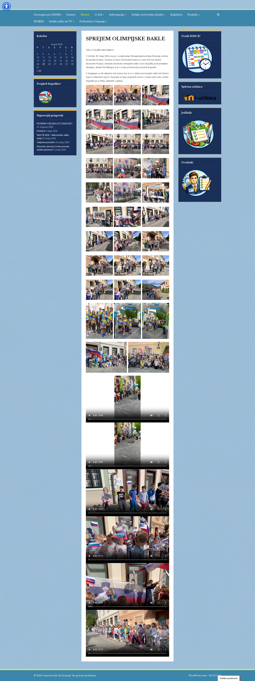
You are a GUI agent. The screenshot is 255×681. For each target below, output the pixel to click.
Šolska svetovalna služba (147, 14)
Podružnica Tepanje (92, 21)
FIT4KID (39, 21)
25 (43, 64)
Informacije (116, 14)
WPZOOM (215, 675)
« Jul (39, 71)
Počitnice (41, 131)
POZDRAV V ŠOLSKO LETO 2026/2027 (54, 123)
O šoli (98, 14)
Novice (85, 14)
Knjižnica (177, 14)
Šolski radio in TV (60, 21)
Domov (71, 14)
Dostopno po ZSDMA (47, 14)
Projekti (193, 14)
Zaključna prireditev (46, 142)
